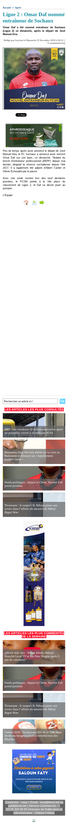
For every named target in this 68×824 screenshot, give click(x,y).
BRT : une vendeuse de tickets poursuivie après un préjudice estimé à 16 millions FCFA (34, 431)
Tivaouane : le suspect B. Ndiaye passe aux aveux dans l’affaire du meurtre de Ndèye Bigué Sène (31, 509)
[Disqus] (34, 254)
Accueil (7, 7)
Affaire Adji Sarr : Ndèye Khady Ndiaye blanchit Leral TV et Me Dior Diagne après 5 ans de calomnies (32, 656)
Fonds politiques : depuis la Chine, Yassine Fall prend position (34, 484)
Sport (18, 7)
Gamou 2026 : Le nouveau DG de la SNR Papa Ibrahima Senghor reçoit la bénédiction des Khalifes (33, 736)
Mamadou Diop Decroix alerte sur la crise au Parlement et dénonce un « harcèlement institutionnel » (32, 456)
